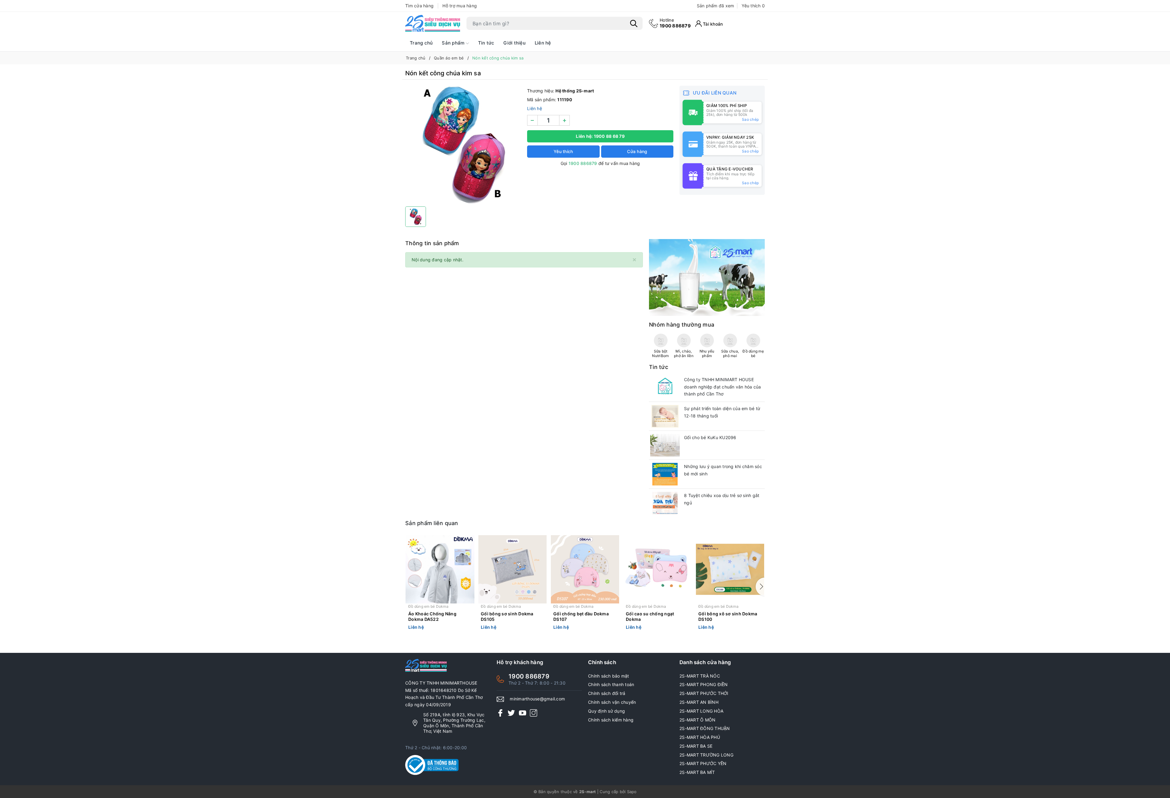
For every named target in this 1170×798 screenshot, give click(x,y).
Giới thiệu (514, 43)
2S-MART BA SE (695, 746)
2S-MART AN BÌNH (698, 702)
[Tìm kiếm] (633, 23)
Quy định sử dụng (606, 711)
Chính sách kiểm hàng (610, 719)
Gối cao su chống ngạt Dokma (650, 616)
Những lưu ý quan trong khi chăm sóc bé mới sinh (723, 470)
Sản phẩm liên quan (431, 523)
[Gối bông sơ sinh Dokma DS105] (512, 569)
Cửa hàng (637, 151)
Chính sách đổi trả (607, 693)
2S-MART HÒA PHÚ (699, 737)
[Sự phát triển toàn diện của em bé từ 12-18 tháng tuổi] (665, 416)
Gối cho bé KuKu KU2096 (710, 437)
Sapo (632, 791)
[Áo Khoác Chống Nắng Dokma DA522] (440, 569)
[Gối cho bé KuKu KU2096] (665, 445)
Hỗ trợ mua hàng (459, 5)
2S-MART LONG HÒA (701, 711)
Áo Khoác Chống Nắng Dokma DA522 (432, 616)
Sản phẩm (454, 43)
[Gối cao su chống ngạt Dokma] (657, 569)
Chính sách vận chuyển (612, 702)
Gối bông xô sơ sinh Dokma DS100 (727, 616)
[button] (760, 587)
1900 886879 (675, 23)
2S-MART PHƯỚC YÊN (702, 763)
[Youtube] (522, 713)
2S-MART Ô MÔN (697, 719)
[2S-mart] (707, 277)
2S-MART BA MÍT (697, 772)
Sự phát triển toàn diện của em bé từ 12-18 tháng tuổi (722, 412)
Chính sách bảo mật (608, 675)
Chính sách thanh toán (611, 684)
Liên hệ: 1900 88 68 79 (600, 136)
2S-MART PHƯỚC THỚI (704, 693)
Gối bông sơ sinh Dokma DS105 (507, 616)
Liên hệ (543, 43)
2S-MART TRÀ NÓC (699, 675)
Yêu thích (753, 5)
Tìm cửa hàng (419, 5)
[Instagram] (533, 713)
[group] (463, 144)
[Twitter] (511, 713)
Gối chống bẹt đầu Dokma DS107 (581, 616)
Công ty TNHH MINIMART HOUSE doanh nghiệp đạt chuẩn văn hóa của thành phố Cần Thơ (722, 387)
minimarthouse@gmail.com (537, 698)
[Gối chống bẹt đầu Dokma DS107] (585, 569)
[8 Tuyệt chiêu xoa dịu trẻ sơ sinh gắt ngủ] (665, 503)
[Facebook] (500, 713)
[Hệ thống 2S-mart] (432, 23)
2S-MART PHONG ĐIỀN (703, 684)
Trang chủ (421, 43)
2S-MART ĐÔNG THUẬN (704, 728)
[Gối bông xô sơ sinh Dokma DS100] (730, 569)
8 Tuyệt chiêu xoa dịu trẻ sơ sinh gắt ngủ (721, 499)
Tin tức (486, 43)
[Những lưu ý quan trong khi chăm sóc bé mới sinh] (665, 474)
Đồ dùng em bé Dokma (428, 606)
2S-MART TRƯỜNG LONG (706, 754)
